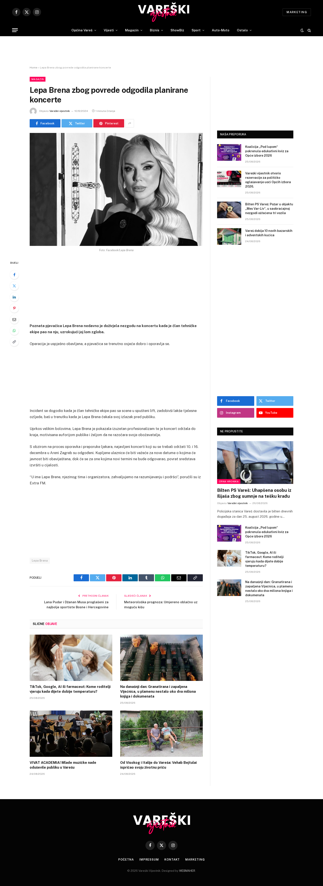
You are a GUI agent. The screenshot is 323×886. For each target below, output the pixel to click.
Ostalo (242, 30)
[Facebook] (14, 274)
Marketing (297, 12)
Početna (126, 859)
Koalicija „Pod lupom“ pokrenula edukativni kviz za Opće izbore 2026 (267, 151)
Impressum (149, 859)
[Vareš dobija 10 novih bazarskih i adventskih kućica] (229, 236)
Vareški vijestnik (59, 111)
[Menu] (15, 30)
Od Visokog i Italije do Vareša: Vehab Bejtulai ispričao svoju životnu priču (158, 765)
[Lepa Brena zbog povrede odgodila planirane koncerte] (116, 189)
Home (33, 67)
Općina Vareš (82, 30)
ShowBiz (177, 30)
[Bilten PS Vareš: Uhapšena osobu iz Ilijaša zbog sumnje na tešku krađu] (255, 462)
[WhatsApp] (14, 330)
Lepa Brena (40, 560)
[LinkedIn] (14, 297)
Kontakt (172, 859)
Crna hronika (229, 481)
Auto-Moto (220, 30)
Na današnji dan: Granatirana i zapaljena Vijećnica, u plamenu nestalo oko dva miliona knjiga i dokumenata (158, 691)
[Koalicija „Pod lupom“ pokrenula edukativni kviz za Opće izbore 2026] (229, 152)
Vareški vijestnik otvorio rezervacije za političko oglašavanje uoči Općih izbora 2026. (268, 180)
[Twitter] (14, 285)
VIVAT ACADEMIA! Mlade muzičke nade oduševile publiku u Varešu (63, 765)
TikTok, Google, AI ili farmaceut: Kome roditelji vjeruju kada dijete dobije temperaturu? (70, 689)
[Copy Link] (14, 341)
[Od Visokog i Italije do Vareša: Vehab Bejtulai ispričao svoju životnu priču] (161, 734)
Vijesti (109, 30)
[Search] (309, 30)
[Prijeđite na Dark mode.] (302, 30)
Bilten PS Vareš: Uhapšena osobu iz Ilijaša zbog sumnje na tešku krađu (254, 493)
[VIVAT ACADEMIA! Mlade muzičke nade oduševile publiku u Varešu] (71, 734)
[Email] (14, 319)
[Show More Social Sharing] (129, 123)
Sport (196, 30)
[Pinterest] (14, 308)
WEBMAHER (187, 870)
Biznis (154, 30)
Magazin (132, 30)
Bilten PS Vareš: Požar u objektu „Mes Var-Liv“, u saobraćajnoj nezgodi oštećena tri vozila (269, 208)
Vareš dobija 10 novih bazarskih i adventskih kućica (268, 233)
